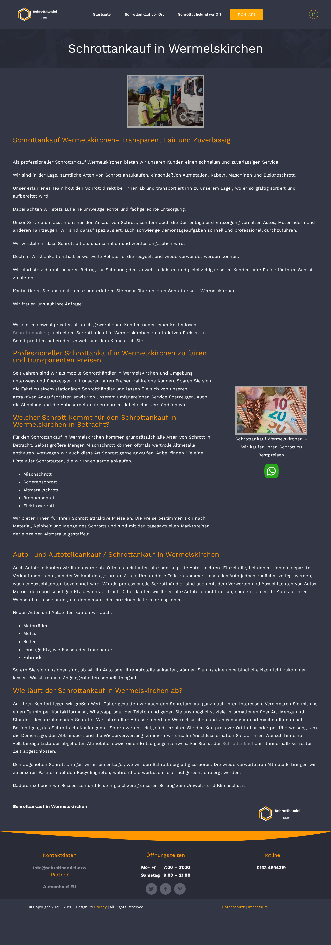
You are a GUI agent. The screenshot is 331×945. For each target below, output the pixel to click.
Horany (100, 907)
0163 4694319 (271, 867)
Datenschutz (233, 907)
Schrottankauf (238, 743)
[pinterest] (180, 889)
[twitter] (151, 889)
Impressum (258, 907)
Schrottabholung (31, 332)
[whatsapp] (271, 466)
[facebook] (165, 889)
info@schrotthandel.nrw (59, 867)
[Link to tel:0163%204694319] (313, 14)
